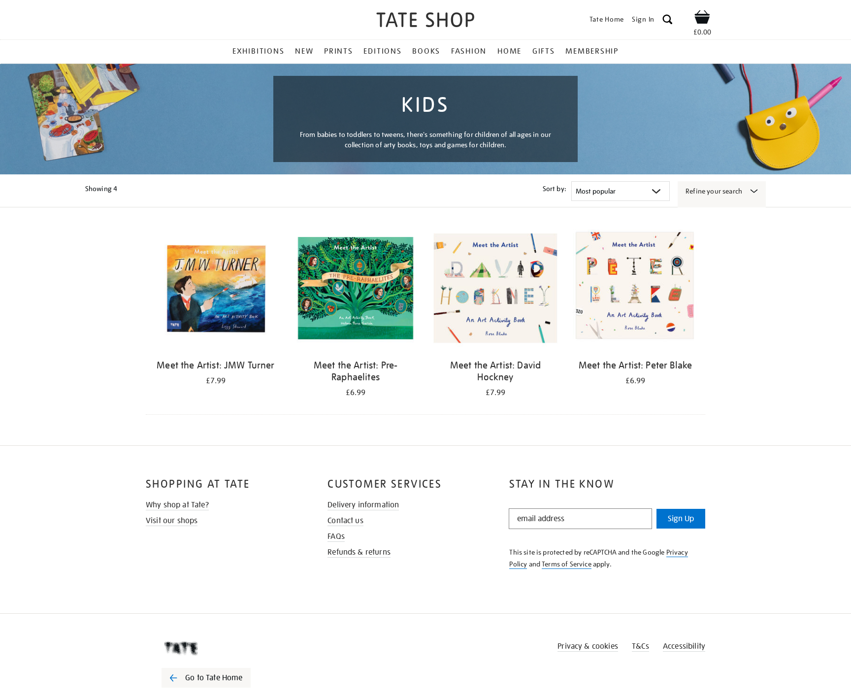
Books (426, 51)
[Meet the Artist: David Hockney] (495, 290)
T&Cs (640, 646)
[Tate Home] (224, 648)
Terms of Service (566, 564)
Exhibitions (258, 51)
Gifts (543, 51)
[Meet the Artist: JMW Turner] (215, 290)
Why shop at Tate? (177, 505)
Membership (592, 51)
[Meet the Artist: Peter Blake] (635, 290)
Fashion (469, 51)
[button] (667, 21)
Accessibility (684, 646)
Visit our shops (171, 521)
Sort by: (554, 188)
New (304, 51)
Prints (338, 51)
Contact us (345, 521)
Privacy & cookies (587, 646)
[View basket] (702, 18)
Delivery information (363, 505)
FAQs (336, 536)
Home (509, 51)
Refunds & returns (359, 552)
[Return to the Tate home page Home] (425, 21)
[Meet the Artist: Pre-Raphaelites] (355, 290)
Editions (382, 51)
